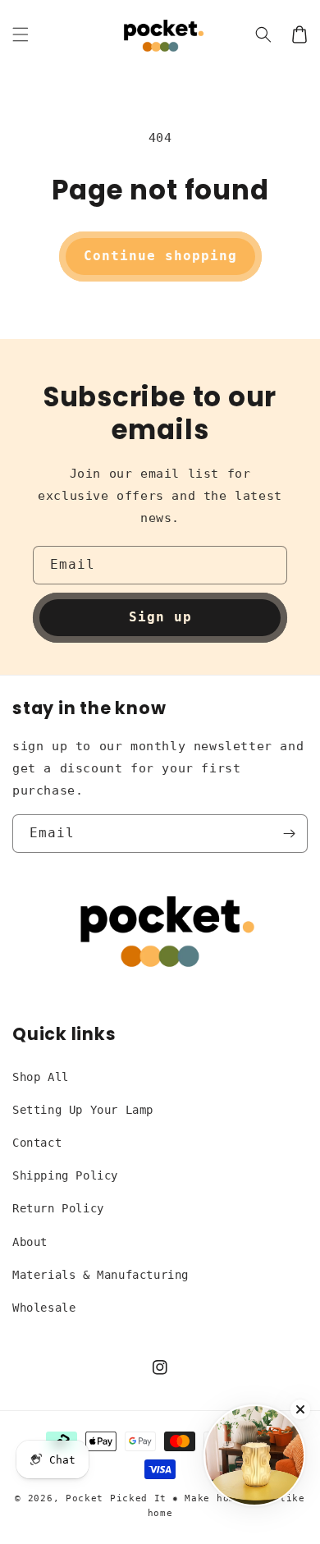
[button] (20, 34)
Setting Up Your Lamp (82, 1109)
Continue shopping (160, 255)
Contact (37, 1142)
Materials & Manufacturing (100, 1274)
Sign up (160, 617)
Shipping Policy (65, 1175)
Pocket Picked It (116, 1498)
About (30, 1241)
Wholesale (43, 1307)
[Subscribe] (289, 833)
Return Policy (58, 1208)
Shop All (40, 1077)
